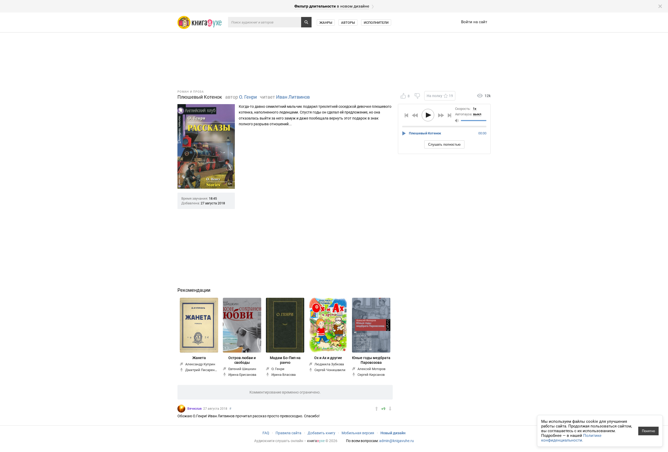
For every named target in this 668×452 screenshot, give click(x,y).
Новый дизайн (392, 433)
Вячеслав (194, 409)
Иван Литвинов (293, 97)
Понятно (648, 431)
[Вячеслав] (181, 409)
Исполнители (376, 23)
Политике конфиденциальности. (571, 438)
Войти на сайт (474, 22)
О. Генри (248, 97)
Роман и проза (190, 91)
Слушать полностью (444, 144)
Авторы (348, 23)
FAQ (266, 433)
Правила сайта (288, 433)
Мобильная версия (358, 433)
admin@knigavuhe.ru (396, 441)
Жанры (325, 23)
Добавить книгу (321, 433)
